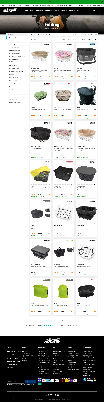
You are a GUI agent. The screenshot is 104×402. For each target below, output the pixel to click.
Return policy (56, 369)
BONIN (33, 108)
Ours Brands (25, 359)
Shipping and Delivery (58, 359)
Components (39, 11)
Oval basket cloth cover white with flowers (62, 71)
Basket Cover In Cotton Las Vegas (62, 109)
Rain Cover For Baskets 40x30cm (39, 188)
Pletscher (57, 186)
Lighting (11, 74)
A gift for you (41, 371)
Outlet (84, 362)
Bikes (31, 11)
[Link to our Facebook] (48, 395)
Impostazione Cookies (73, 369)
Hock (32, 186)
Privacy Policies (72, 351)
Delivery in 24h (77, 34)
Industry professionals (43, 366)
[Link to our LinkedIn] (58, 395)
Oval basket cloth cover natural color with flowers (86, 149)
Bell (10, 93)
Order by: (64, 39)
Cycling (43, 21)
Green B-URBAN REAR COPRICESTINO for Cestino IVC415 (40, 110)
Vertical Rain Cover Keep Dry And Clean (62, 306)
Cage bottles (12, 90)
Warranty (40, 368)
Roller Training (13, 81)
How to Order (56, 355)
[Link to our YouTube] (51, 395)
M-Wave (79, 68)
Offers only (90, 34)
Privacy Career (71, 364)
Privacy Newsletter (73, 362)
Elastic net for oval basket (83, 266)
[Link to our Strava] (53, 395)
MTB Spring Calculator (43, 369)
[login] (101, 11)
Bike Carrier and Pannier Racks (17, 56)
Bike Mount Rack (13, 59)
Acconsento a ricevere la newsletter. (21, 385)
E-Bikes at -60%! (74, 11)
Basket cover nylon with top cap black (86, 109)
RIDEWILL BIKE (35, 68)
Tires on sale (86, 369)
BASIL (32, 225)
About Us (24, 351)
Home (38, 21)
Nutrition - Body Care (14, 99)
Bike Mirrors (12, 96)
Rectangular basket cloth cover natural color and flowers (39, 71)
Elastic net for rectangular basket (62, 227)
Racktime (57, 264)
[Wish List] (97, 11)
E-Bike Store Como (27, 353)
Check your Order (42, 351)
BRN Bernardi (35, 147)
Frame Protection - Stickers (16, 71)
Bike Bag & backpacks (14, 53)
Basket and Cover (57, 21)
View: (83, 39)
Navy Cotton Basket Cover (83, 305)
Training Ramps (13, 84)
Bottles (11, 87)
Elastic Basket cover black (83, 227)
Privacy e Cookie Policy (73, 353)
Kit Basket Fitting (15, 47)
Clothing (56, 11)
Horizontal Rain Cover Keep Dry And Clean (40, 306)
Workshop (64, 11)
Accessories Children (14, 50)
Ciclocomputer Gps (14, 68)
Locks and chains (13, 77)
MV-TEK (56, 108)
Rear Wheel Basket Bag (60, 188)
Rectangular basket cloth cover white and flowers (63, 149)
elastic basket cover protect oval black (85, 188)
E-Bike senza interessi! (88, 353)
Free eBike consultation (43, 373)
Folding (65, 21)
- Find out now (66, 2)
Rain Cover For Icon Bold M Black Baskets (39, 227)
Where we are (25, 357)
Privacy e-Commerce (73, 355)
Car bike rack (86, 375)
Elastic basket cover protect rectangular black (38, 267)
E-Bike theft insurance (43, 353)
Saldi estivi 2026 (87, 368)
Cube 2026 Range (87, 351)
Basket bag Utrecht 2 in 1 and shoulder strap (84, 71)
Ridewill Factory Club (27, 355)
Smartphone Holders (14, 102)
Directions (11, 356)
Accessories (48, 11)
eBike (26, 11)
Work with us (25, 360)
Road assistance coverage (44, 360)
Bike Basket (13, 41)
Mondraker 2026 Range (89, 360)
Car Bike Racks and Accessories (14, 62)
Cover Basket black (36, 148)
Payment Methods (57, 357)
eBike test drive (41, 355)
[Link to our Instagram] (46, 395)
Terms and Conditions (58, 364)
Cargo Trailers (13, 65)
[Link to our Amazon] (55, 395)
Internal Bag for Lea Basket (61, 266)
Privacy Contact (72, 360)
